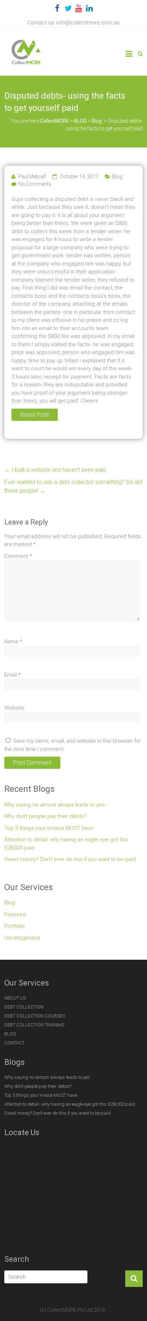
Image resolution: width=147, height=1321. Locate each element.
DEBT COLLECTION (24, 1007)
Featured (15, 914)
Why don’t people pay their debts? (45, 816)
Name (13, 641)
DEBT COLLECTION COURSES (34, 1016)
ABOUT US (15, 998)
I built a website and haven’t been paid (55, 469)
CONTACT (14, 1042)
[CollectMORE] (25, 40)
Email (12, 675)
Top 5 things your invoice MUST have (48, 828)
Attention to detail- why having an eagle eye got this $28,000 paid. (66, 843)
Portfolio (14, 926)
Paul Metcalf (32, 176)
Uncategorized (22, 938)
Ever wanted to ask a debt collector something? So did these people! (73, 486)
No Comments (34, 184)
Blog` (118, 176)
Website (14, 708)
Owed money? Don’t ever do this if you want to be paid (70, 859)
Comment (18, 556)
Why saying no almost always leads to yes (54, 804)
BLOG (10, 1033)
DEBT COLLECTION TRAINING (34, 1025)
